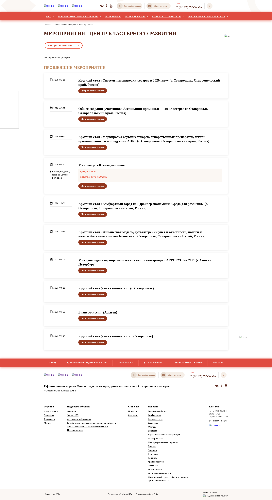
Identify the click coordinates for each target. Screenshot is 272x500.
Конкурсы (152, 457)
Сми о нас (133, 406)
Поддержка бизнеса (78, 406)
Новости (132, 411)
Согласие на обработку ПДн (120, 494)
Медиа (47, 422)
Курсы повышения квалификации (164, 434)
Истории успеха (75, 430)
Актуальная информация (79, 419)
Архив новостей (156, 461)
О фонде (53, 363)
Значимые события (157, 411)
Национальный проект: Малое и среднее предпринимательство (168, 479)
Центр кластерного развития (166, 16)
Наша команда (51, 411)
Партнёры (49, 415)
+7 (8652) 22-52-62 (188, 7)
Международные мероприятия (163, 442)
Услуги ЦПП (72, 415)
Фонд (48, 16)
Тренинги (152, 450)
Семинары (153, 422)
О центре (71, 411)
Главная (47, 24)
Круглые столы (155, 419)
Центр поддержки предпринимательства (78, 16)
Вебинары (153, 453)
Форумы (152, 426)
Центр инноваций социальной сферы (206, 16)
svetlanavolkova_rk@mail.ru (93, 176)
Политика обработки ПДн (147, 494)
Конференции (154, 415)
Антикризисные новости (159, 473)
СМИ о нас (153, 465)
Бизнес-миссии (155, 469)
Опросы (152, 446)
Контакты (218, 363)
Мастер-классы (155, 438)
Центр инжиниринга (135, 16)
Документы (49, 419)
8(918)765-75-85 (88, 171)
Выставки (152, 430)
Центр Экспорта (113, 16)
